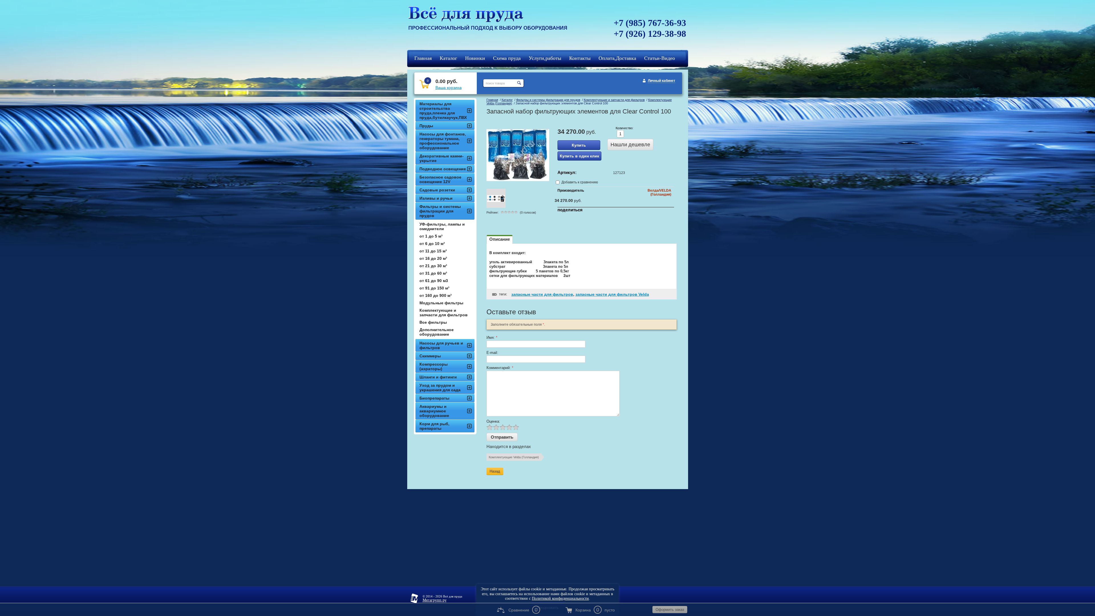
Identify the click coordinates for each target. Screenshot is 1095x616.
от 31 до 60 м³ (433, 273)
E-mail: (492, 352)
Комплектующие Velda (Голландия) (514, 457)
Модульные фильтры (441, 303)
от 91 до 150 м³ (434, 288)
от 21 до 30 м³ (433, 266)
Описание (499, 239)
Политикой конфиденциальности (560, 598)
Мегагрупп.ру (435, 600)
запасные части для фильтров (542, 294)
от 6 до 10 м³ (432, 243)
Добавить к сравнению (579, 182)
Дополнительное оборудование (436, 332)
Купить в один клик (579, 156)
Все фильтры (433, 322)
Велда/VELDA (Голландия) (659, 192)
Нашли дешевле (630, 144)
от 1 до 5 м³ (431, 236)
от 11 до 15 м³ (433, 251)
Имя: (491, 337)
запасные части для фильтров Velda (612, 294)
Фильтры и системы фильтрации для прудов (548, 100)
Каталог (507, 100)
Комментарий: (499, 368)
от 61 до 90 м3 (433, 280)
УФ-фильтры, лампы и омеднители (442, 226)
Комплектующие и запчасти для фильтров (614, 100)
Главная (492, 100)
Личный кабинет (661, 81)
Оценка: (493, 421)
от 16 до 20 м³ (433, 258)
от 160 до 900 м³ (435, 295)
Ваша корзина (448, 87)
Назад (495, 471)
